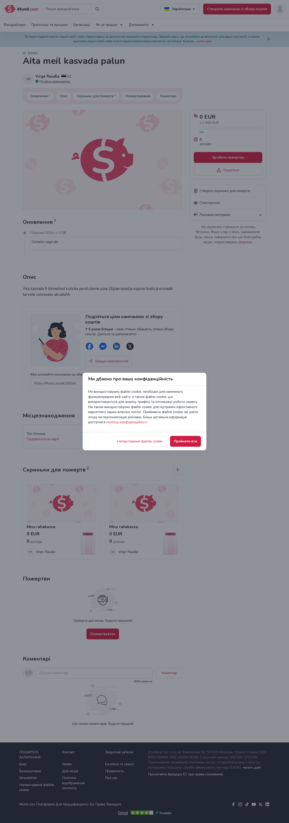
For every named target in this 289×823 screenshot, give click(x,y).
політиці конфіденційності (126, 422)
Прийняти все (185, 441)
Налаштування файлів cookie (140, 441)
